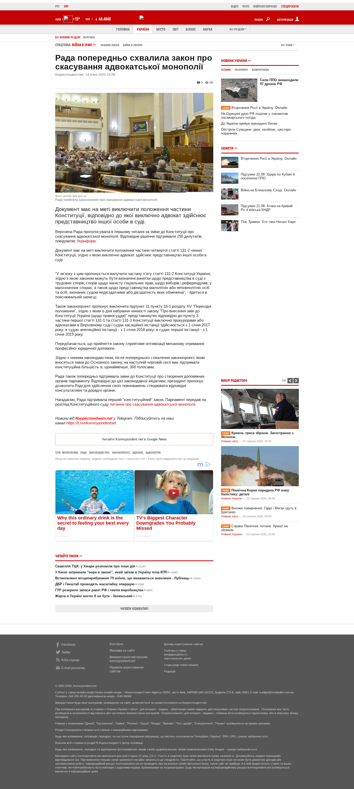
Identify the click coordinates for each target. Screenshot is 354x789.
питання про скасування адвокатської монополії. (153, 404)
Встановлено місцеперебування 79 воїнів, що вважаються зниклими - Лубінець (128, 578)
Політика (89, 37)
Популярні (241, 70)
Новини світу (229, 441)
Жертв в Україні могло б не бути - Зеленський (98, 596)
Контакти (116, 644)
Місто (160, 29)
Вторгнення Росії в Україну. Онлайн (254, 108)
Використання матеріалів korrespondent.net (128, 659)
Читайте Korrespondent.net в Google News (134, 439)
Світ (176, 29)
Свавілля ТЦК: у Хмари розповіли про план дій (100, 566)
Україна (143, 29)
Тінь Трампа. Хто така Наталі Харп (268, 222)
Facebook (68, 644)
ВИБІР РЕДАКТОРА (234, 380)
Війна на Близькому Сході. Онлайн (268, 190)
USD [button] (88, 19)
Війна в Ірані (107, 44)
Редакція (169, 671)
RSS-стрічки (70, 660)
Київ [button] (58, 19)
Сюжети (227, 148)
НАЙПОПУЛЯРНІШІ (265, 6)
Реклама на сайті (122, 650)
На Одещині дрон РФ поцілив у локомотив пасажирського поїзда (254, 115)
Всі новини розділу (67, 37)
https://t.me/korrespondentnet (91, 423)
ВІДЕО (234, 6)
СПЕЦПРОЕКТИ (290, 6)
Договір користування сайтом (183, 644)
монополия (70, 452)
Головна (123, 29)
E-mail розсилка (73, 668)
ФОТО (245, 6)
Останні (226, 70)
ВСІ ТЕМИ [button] (286, 45)
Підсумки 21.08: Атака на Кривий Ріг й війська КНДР (267, 208)
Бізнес (191, 29)
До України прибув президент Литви (249, 123)
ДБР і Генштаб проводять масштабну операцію (99, 584)
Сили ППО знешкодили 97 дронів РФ (279, 82)
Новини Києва (110, 45)
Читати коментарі (134, 608)
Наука (207, 29)
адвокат (137, 452)
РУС (57, 6)
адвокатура (153, 452)
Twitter (65, 652)
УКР (66, 6)
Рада (83, 452)
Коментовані (260, 70)
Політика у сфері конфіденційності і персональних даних (177, 654)
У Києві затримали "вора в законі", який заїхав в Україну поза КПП (116, 572)
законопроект (121, 452)
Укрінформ (86, 241)
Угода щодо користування (181, 664)
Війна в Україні (132, 45)
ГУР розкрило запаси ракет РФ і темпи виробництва (104, 590)
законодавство (99, 452)
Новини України (234, 60)
